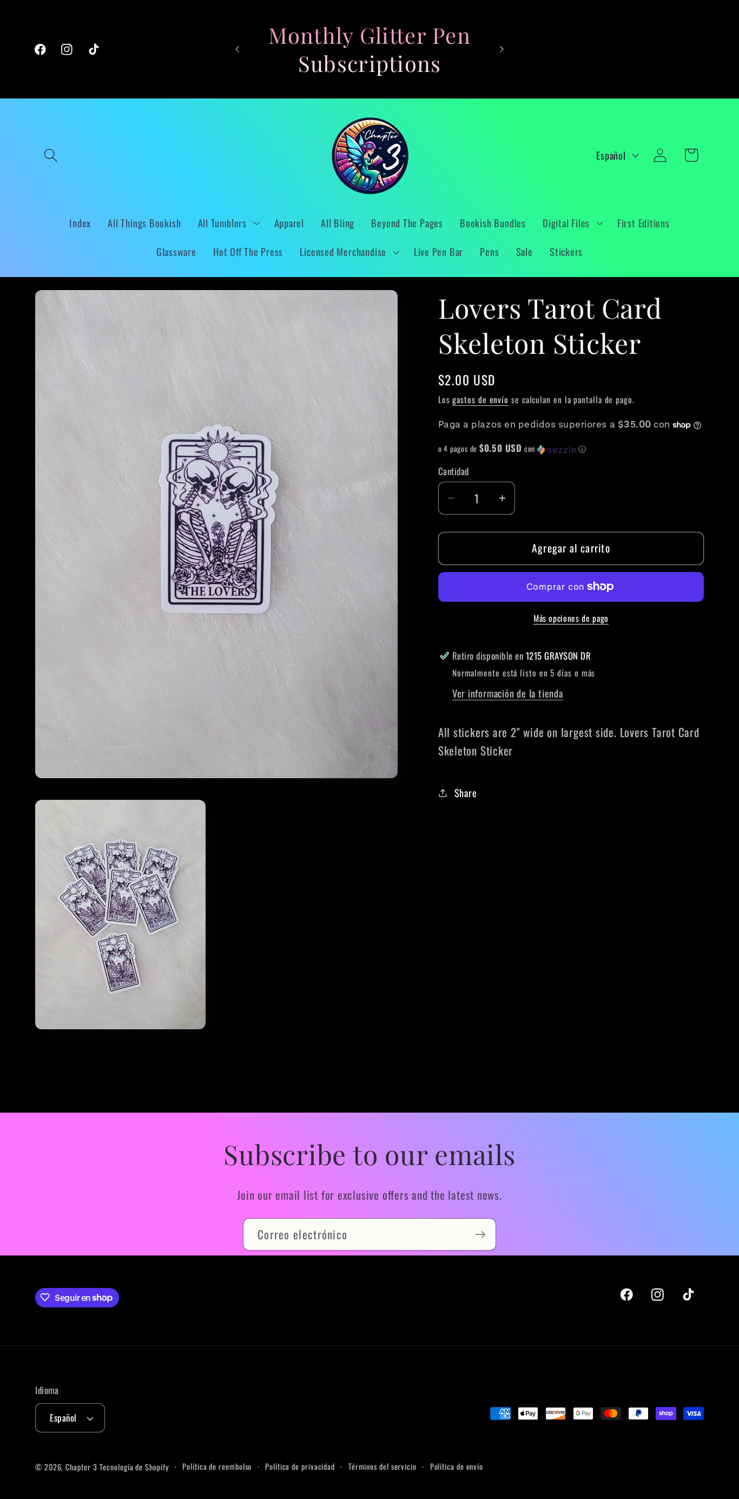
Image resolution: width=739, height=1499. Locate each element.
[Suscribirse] (480, 1234)
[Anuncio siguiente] (502, 49)
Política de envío (456, 1466)
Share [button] (465, 792)
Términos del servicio (382, 1466)
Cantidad (453, 471)
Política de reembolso (217, 1466)
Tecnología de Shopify (134, 1466)
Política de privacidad (300, 1466)
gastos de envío (480, 399)
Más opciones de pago (571, 619)
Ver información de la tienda (507, 693)
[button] (50, 155)
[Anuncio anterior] (237, 49)
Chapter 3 (81, 1466)
